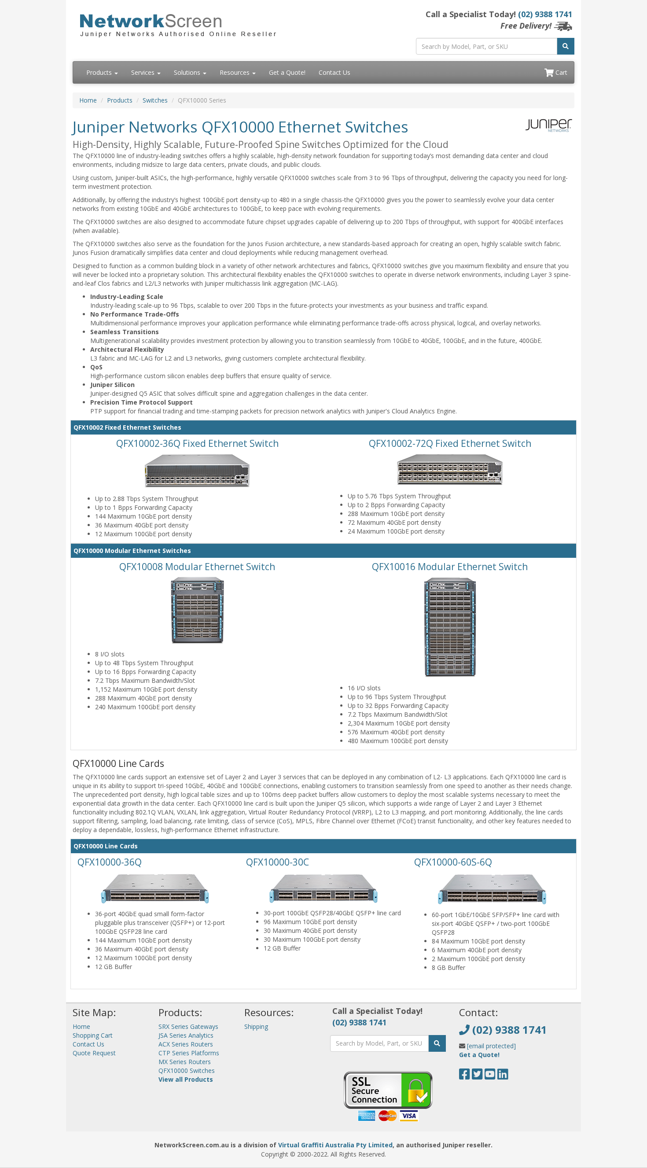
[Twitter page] (477, 1076)
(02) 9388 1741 (545, 14)
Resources (235, 72)
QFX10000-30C (277, 862)
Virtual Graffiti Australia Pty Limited (335, 1145)
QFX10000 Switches (186, 1070)
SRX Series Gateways (188, 1026)
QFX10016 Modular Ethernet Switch (450, 566)
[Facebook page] (464, 1076)
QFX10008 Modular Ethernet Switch (197, 566)
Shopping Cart (93, 1035)
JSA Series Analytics (185, 1035)
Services (143, 72)
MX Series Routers (184, 1061)
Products (100, 72)
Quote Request (94, 1053)
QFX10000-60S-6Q (453, 862)
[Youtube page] (490, 1076)
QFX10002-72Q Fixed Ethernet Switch (450, 443)
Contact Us (334, 72)
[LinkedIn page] (502, 1076)
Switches (155, 100)
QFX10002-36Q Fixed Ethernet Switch (197, 443)
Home (88, 100)
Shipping (256, 1026)
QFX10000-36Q (109, 862)
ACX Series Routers (185, 1044)
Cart (560, 72)
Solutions (188, 72)
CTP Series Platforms (188, 1053)
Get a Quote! (287, 72)
